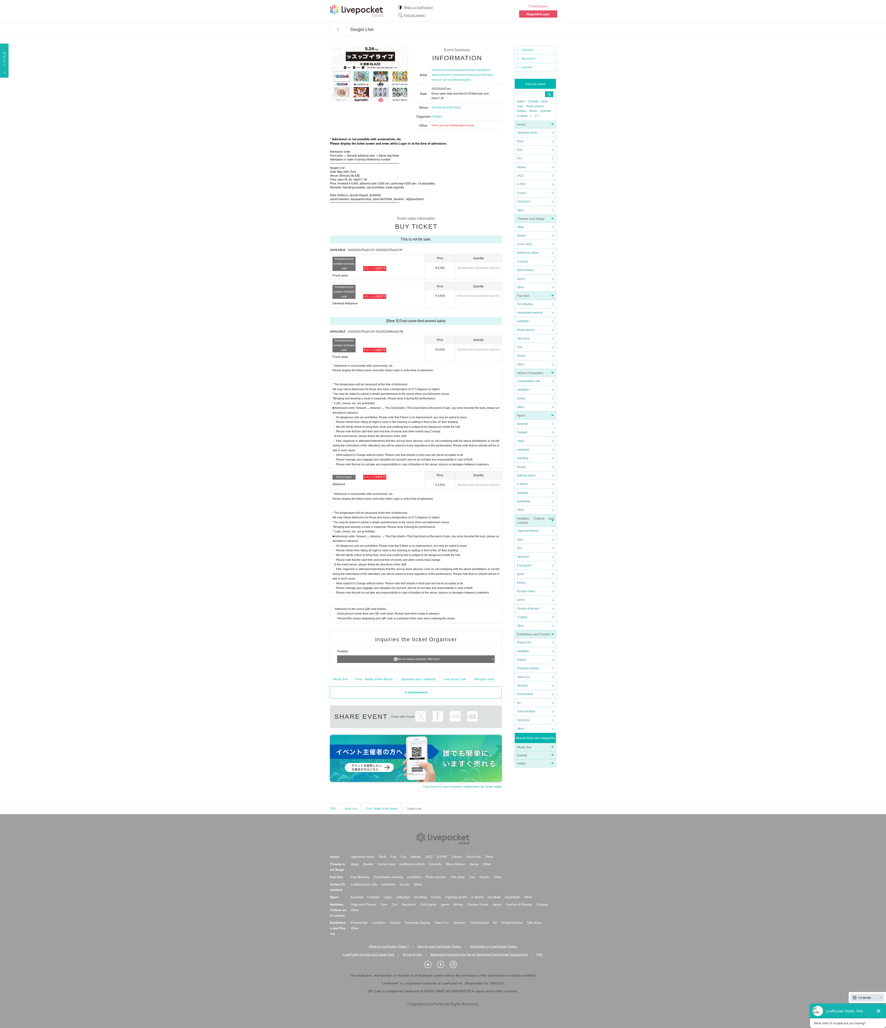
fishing (521, 582)
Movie (533, 111)
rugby (520, 441)
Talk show (523, 338)
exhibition (523, 321)
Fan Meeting (525, 304)
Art (519, 702)
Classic (521, 193)
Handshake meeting (529, 312)
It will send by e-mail (472, 716)
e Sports (522, 484)
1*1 (537, 115)
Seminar (522, 685)
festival (521, 659)
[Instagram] (456, 964)
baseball (522, 423)
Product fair (524, 642)
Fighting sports (526, 475)
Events (522, 755)
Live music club (455, 679)
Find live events (414, 15)
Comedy (533, 101)
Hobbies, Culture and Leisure (338, 910)
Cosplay (522, 115)
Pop (519, 150)
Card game (524, 565)
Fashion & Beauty (528, 608)
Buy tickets (528, 58)
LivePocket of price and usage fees (368, 954)
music (521, 124)
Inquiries (527, 67)
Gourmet (545, 111)
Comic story (524, 244)
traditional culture (528, 252)
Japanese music (527, 132)
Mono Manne (525, 270)
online (521, 101)
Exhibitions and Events (533, 634)
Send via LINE (455, 716)
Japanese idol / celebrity (418, 679)
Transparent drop (462, 75)
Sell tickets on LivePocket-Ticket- (494, 946)
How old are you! (442, 79)
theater (521, 235)
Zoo (519, 548)
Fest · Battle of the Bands (374, 679)
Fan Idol (523, 295)
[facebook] (443, 964)
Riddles (522, 111)
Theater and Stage (531, 218)
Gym (520, 539)
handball (522, 492)
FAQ (539, 954)
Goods (521, 355)
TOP (332, 808)
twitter (420, 716)
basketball (523, 501)
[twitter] (430, 964)
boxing (521, 467)
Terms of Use (412, 954)
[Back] (337, 29)
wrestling (522, 458)
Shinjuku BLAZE (441, 107)
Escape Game (526, 591)
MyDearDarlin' (462, 79)
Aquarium (523, 556)
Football (522, 432)
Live (519, 347)
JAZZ (520, 175)
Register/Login (538, 14)
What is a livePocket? (418, 7)
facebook (438, 716)
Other (520, 210)
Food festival (525, 694)
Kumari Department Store (461, 70)
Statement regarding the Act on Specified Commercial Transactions (479, 954)
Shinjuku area (484, 679)
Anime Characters (530, 373)
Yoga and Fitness (528, 530)
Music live (524, 747)
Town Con (523, 677)
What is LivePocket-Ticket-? (389, 946)
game (520, 574)
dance (521, 278)
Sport (521, 415)
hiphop (521, 167)
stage (520, 227)
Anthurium (437, 70)
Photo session (535, 106)
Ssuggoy (437, 116)
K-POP (521, 184)
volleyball (523, 449)
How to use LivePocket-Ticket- (439, 946)
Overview (527, 50)
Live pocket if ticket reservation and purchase (356, 11)
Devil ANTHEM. (483, 75)
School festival (526, 711)
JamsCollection (441, 75)
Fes (519, 158)
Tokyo (455, 107)
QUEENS (483, 70)
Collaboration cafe (528, 381)
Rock (520, 141)
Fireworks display (528, 668)
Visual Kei (523, 201)
